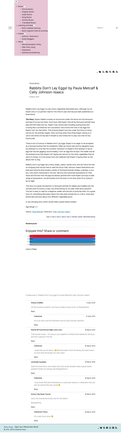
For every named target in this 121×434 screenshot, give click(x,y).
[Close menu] (16, 1)
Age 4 (54, 217)
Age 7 (69, 217)
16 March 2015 (90, 330)
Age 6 (64, 217)
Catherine (38, 316)
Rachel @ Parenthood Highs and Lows (46, 330)
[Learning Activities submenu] (34, 26)
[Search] (117, 28)
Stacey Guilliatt (37, 303)
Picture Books (34, 83)
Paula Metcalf (37, 212)
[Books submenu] (24, 7)
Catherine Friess (41, 412)
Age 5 (59, 217)
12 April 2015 (90, 316)
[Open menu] (10, 27)
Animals (74, 217)
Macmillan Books (89, 217)
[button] (31, 236)
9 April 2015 (91, 303)
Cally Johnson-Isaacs (61, 212)
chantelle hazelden (38, 362)
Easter (80, 217)
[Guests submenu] (25, 34)
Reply (33, 311)
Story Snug (8, 427)
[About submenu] (24, 42)
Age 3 (48, 217)
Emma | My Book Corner (41, 394)
